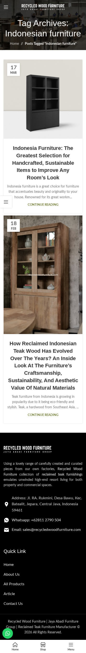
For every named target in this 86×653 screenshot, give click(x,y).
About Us (12, 574)
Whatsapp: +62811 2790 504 (36, 520)
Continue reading (43, 204)
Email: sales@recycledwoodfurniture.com (46, 530)
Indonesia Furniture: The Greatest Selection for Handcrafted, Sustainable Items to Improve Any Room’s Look (43, 163)
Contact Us (13, 604)
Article (9, 594)
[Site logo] (43, 7)
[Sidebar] (6, 202)
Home (14, 43)
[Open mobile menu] (6, 7)
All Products (14, 584)
